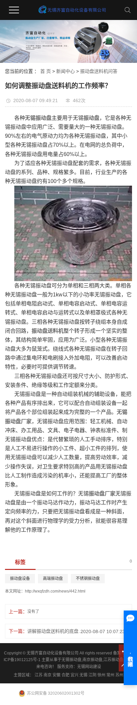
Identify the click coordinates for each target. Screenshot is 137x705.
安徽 (57, 675)
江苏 (39, 675)
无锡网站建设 (89, 666)
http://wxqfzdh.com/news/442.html (55, 591)
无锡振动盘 (71, 659)
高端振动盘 (53, 578)
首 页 (45, 71)
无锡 (83, 675)
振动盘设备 (20, 578)
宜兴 (74, 675)
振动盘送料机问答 (98, 71)
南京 (48, 675)
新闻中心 (65, 71)
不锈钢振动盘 (88, 578)
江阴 (92, 675)
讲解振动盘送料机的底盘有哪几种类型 (57, 631)
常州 (110, 675)
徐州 (101, 675)
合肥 (65, 675)
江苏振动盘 (113, 659)
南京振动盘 (92, 659)
